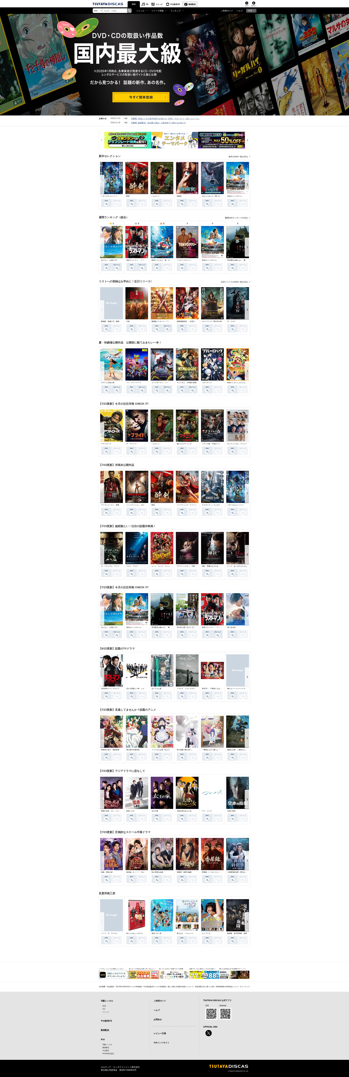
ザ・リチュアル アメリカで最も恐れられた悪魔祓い (120, 566)
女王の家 (155, 811)
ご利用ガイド (227, 10)
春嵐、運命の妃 (107, 872)
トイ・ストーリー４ (133, 383)
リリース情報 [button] (157, 10)
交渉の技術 (231, 811)
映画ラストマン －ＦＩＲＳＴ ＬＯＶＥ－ (142, 260)
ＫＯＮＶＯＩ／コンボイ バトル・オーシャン (219, 505)
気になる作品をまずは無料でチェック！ (232, 969)
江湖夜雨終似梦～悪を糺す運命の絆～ (241, 872)
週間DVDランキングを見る (236, 218)
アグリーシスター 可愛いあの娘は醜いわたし (194, 566)
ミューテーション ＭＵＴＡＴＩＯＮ (140, 505)
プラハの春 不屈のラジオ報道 (213, 444)
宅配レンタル (107, 1044)
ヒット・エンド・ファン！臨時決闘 (165, 566)
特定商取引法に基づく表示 (205, 986)
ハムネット (156, 196)
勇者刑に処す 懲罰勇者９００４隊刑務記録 (117, 750)
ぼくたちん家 (156, 689)
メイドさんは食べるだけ (161, 750)
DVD (134, 4)
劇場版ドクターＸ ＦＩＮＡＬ (163, 321)
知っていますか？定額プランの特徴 (171, 969)
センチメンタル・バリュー (237, 444)
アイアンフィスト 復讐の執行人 (113, 505)
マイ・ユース (207, 811)
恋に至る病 (231, 627)
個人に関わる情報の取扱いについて (181, 986)
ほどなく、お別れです (109, 260)
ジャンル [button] (140, 10)
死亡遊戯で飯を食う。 (185, 750)
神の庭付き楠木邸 (132, 750)
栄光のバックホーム (234, 196)
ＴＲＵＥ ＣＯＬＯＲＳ (186, 689)
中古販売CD (175, 4)
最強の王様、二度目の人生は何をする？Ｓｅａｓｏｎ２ (247, 750)
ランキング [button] (175, 10)
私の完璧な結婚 (157, 872)
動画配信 (192, 4)
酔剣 (128, 196)
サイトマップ (245, 986)
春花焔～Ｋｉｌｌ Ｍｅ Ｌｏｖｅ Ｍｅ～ (142, 872)
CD (147, 4)
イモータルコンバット (109, 196)
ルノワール (206, 933)
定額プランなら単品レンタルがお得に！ (202, 969)
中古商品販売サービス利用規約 (154, 986)
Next (247, 184)
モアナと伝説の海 (107, 383)
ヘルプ (240, 10)
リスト (247, 6)
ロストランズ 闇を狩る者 (212, 321)
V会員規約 (110, 986)
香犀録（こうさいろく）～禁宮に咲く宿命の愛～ (220, 872)
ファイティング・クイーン (186, 505)
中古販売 (106, 1050)
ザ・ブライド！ (132, 444)
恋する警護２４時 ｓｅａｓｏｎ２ (139, 689)
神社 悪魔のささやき (210, 566)
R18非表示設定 (108, 1053)
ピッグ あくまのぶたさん (237, 566)
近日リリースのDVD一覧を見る (234, 282)
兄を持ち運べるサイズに (186, 627)
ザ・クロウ (231, 321)
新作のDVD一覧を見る (238, 157)
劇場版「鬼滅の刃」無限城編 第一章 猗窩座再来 (118, 321)
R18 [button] (250, 10)
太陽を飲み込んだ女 (184, 811)
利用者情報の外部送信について (227, 986)
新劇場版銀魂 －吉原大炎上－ (188, 321)
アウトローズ (106, 444)
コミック (159, 4)
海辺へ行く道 (156, 933)
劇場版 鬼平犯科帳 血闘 (237, 933)
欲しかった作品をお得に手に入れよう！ (142, 969)
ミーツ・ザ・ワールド (109, 933)
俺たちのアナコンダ (184, 444)
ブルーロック (207, 383)
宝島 (128, 321)
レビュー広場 (160, 1033)
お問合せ (158, 1019)
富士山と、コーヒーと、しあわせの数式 (191, 933)
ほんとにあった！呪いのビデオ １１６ (216, 196)
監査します (130, 811)
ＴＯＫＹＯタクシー (184, 260)
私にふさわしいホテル (134, 933)
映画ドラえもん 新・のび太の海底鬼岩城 (167, 260)
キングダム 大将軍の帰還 (186, 383)
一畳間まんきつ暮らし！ (211, 750)
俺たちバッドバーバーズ (236, 689)
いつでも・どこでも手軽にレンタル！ (111, 969)
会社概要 (102, 986)
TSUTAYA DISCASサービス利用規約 (128, 986)
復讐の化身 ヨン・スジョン (111, 811)
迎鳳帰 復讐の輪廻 (184, 872)
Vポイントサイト (161, 1042)
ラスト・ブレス (132, 566)
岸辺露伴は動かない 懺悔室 (238, 260)
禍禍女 (179, 196)
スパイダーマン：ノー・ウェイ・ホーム (166, 383)
